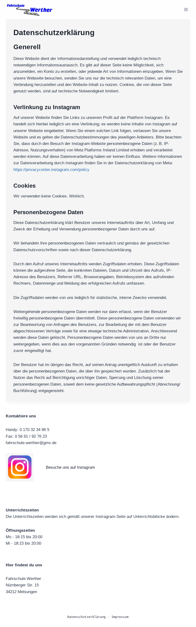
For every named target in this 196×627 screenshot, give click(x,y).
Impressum (120, 617)
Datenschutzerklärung (86, 617)
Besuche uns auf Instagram (70, 467)
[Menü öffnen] (185, 9)
